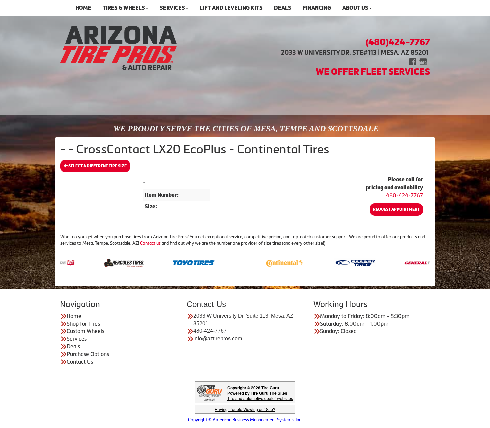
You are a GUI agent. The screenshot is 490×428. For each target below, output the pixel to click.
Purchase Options (88, 354)
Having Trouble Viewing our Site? (245, 409)
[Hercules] (110, 262)
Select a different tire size (97, 166)
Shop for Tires (83, 324)
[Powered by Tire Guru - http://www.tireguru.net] (209, 392)
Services (77, 339)
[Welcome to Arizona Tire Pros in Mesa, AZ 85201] (118, 48)
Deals (73, 346)
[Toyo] (180, 262)
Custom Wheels (85, 331)
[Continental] (271, 262)
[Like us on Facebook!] (412, 61)
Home (74, 316)
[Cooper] (341, 262)
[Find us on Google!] (423, 61)
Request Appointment (396, 209)
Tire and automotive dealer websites (260, 395)
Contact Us (80, 362)
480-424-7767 (404, 195)
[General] (412, 262)
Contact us (150, 243)
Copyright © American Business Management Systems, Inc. (245, 419)
